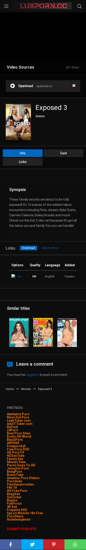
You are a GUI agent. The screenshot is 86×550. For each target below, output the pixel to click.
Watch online (50, 248)
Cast (63, 153)
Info (23, 153)
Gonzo (40, 116)
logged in (32, 375)
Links (23, 162)
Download (28, 248)
